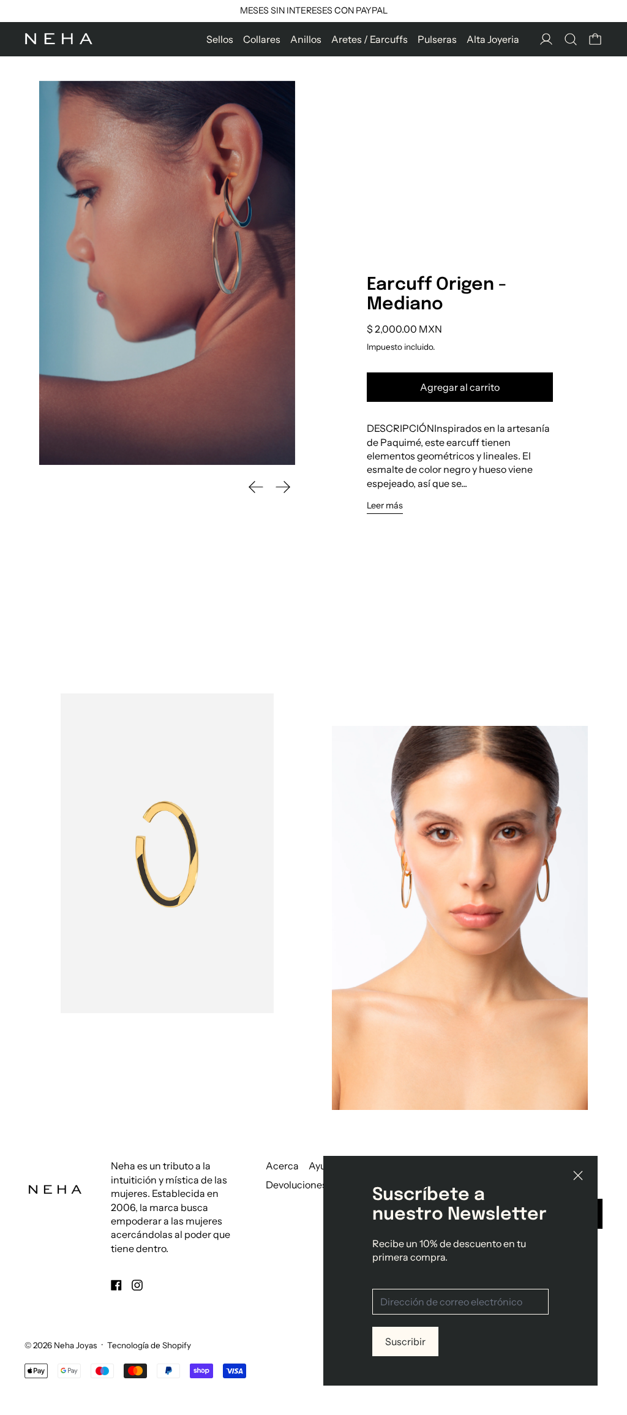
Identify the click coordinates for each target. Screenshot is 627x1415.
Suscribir (405, 1341)
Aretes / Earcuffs (369, 39)
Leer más (385, 505)
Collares (261, 39)
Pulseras (437, 39)
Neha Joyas (75, 1345)
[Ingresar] (546, 39)
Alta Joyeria (493, 39)
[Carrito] (595, 39)
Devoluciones (296, 1185)
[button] (570, 39)
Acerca (282, 1166)
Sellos (219, 39)
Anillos (305, 39)
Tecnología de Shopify (149, 1345)
